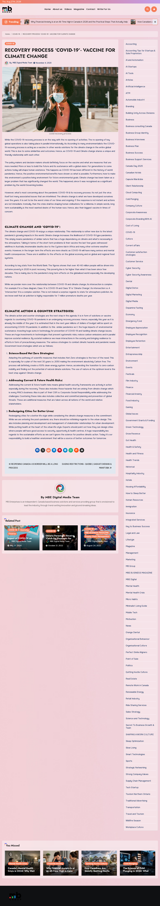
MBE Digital (131, 579)
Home (47, 9)
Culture (129, 239)
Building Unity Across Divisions (140, 113)
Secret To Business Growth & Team (140, 726)
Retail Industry (133, 698)
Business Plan (132, 146)
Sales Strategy (133, 712)
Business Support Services (139, 159)
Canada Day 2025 (134, 166)
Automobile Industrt (135, 99)
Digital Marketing (134, 294)
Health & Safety (133, 447)
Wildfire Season (133, 820)
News (128, 625)
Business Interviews (135, 139)
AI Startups (131, 66)
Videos (68, 9)
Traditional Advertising (136, 800)
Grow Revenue (133, 433)
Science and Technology (137, 718)
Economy (24, 530)
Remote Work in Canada (137, 685)
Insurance (130, 513)
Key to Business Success (138, 526)
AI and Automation (134, 60)
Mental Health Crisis (135, 592)
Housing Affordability (136, 486)
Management (132, 553)
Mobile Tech (131, 612)
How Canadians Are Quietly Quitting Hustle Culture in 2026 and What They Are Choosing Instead (99, 872)
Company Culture (134, 205)
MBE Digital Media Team (22, 63)
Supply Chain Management (97, 536)
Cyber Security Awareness (139, 274)
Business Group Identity (137, 133)
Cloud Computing (134, 192)
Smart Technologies (135, 754)
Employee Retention (136, 341)
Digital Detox (132, 288)
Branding (130, 106)
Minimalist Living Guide (136, 606)
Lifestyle (130, 539)
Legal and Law (133, 533)
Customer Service (134, 261)
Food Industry (132, 400)
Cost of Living (132, 225)
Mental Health (132, 586)
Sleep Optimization (135, 741)
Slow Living (131, 747)
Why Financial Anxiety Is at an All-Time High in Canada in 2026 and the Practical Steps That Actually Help (60, 872)
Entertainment (133, 347)
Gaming (129, 407)
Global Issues (132, 414)
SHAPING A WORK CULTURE (140, 734)
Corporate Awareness (136, 212)
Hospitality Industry (135, 473)
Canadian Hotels (133, 172)
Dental (129, 281)
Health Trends (132, 460)
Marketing (130, 559)
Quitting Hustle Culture (137, 672)
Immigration (131, 506)
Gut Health (131, 440)
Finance (12, 534)
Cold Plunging (132, 199)
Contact (90, 9)
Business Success (134, 152)
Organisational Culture (136, 645)
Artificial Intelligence (135, 86)
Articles (129, 80)
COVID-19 (10, 43)
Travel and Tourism (135, 814)
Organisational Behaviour (138, 639)
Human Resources (134, 500)
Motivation (131, 619)
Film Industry (132, 380)
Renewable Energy (135, 692)
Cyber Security (133, 268)
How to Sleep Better (136, 493)
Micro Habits (132, 599)
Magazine (79, 9)
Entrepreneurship (134, 354)
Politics (129, 665)
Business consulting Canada (139, 126)
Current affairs (133, 245)
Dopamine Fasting (134, 308)
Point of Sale (132, 659)
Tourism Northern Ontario (138, 794)
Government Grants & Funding (140, 420)
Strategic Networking (136, 767)
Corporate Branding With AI (139, 219)
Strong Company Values (137, 774)
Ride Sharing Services (136, 705)
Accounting (131, 44)
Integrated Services (135, 519)
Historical (130, 466)
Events (129, 367)
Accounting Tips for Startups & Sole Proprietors (140, 52)
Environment (132, 361)
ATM (128, 93)
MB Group (130, 566)
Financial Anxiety (134, 394)
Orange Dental (133, 632)
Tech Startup (132, 787)
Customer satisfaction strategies (136, 253)
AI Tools (130, 73)
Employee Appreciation (137, 327)
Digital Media (132, 301)
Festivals (130, 374)
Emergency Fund (134, 321)
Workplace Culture (135, 827)
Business (130, 119)
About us (57, 9)
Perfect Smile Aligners (136, 652)
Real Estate (131, 678)
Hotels (129, 480)
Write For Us (103, 9)
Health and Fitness (135, 453)
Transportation (133, 807)
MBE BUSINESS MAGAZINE (97, 533)
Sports (129, 761)
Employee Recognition (136, 334)
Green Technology (135, 427)
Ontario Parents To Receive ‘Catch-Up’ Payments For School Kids (60, 538)
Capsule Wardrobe (134, 179)
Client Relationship (135, 186)
